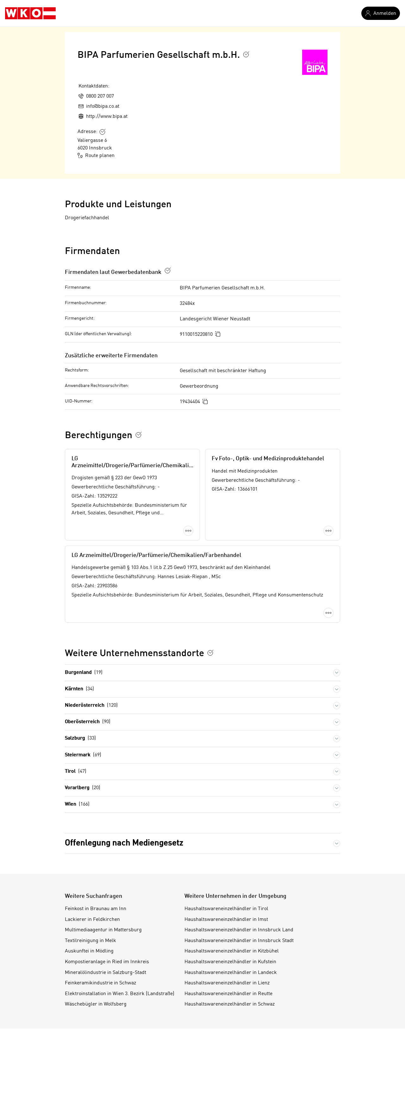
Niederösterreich (91, 705)
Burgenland (84, 672)
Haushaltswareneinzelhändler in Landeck (230, 972)
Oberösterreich (87, 721)
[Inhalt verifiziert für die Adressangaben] (102, 132)
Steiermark (83, 755)
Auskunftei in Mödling (89, 951)
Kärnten (79, 689)
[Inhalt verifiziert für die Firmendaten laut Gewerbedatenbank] (168, 270)
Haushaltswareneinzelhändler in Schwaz (229, 1004)
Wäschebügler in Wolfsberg (96, 1004)
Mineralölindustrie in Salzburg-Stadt (105, 972)
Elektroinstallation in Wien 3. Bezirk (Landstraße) (119, 993)
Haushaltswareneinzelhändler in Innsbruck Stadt (239, 940)
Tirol (75, 771)
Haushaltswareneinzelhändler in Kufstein (230, 961)
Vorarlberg (82, 787)
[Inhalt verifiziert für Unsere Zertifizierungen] (210, 653)
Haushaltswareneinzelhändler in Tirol (226, 908)
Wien (77, 804)
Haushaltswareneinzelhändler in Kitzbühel (231, 951)
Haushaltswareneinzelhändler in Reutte (228, 993)
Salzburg (80, 738)
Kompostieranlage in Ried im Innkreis (107, 961)
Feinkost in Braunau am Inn (95, 908)
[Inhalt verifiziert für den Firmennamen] (246, 54)
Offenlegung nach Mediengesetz (124, 843)
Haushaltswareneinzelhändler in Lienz (227, 983)
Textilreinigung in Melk (90, 940)
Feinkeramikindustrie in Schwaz (100, 983)
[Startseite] (30, 13)
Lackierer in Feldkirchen (92, 919)
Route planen (100, 155)
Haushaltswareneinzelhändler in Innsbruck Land (238, 930)
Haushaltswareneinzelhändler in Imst (226, 919)
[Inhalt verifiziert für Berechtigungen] (138, 435)
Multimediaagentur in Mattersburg (103, 930)
